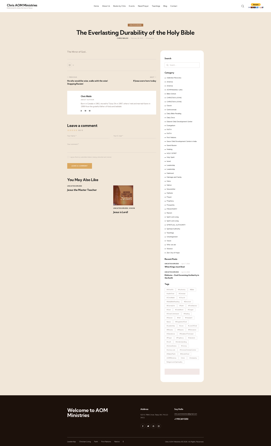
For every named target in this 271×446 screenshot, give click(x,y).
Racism (169, 213)
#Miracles (170, 330)
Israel (169, 161)
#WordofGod (184, 354)
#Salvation (191, 338)
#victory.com (171, 350)
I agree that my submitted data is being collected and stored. (91, 157)
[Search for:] (182, 65)
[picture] (85, 111)
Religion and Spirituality (174, 362)
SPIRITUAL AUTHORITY (176, 225)
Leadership (171, 165)
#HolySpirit (188, 318)
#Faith (181, 306)
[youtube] (81, 111)
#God (169, 310)
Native (169, 185)
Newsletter (171, 189)
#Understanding (181, 342)
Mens (169, 181)
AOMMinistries (171, 358)
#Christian (182, 293)
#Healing (187, 314)
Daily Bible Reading (174, 113)
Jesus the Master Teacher (82, 189)
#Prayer (169, 338)
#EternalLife (171, 306)
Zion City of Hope (173, 252)
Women (170, 249)
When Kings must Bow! (175, 267)
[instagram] (158, 426)
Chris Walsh (86, 96)
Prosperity (170, 205)
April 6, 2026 (185, 272)
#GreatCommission (173, 314)
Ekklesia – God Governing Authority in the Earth (182, 276)
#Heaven (170, 318)
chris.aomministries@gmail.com (185, 414)
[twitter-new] (148, 426)
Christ (183, 358)
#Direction (187, 301)
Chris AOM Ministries (173, 442)
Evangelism (171, 125)
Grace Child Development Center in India (182, 141)
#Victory (184, 346)
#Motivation (192, 330)
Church (169, 105)
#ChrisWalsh (171, 297)
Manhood (170, 173)
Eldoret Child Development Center (179, 121)
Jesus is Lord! (120, 212)
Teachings (170, 233)
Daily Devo (171, 117)
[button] (70, 65)
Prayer (169, 197)
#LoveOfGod (192, 326)
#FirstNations (192, 306)
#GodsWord (179, 310)
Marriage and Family (174, 177)
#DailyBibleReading (173, 301)
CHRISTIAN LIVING (174, 98)
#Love (181, 326)
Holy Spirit (170, 157)
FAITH (169, 129)
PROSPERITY (172, 209)
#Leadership (171, 326)
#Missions (180, 330)
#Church (182, 297)
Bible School (171, 94)
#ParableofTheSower (187, 334)
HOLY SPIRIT (172, 153)
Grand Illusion (172, 145)
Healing (169, 149)
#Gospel (190, 310)
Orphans (170, 193)
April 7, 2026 (185, 264)
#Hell (178, 318)
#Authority (181, 289)
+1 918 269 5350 (181, 419)
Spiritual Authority (173, 229)
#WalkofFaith (171, 354)
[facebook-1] (142, 426)
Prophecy (170, 201)
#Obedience (171, 334)
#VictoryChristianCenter (188, 350)
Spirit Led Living (173, 217)
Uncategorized (135, 25)
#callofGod (170, 293)
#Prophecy (180, 338)
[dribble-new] (153, 426)
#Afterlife (170, 289)
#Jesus (169, 322)
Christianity (193, 358)
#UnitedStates (171, 346)
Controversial (171, 109)
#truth (169, 342)
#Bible (192, 289)
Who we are (171, 245)
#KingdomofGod (181, 322)
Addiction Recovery (174, 78)
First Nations (171, 137)
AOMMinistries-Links (175, 90)
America (170, 82)
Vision (132, 208)
